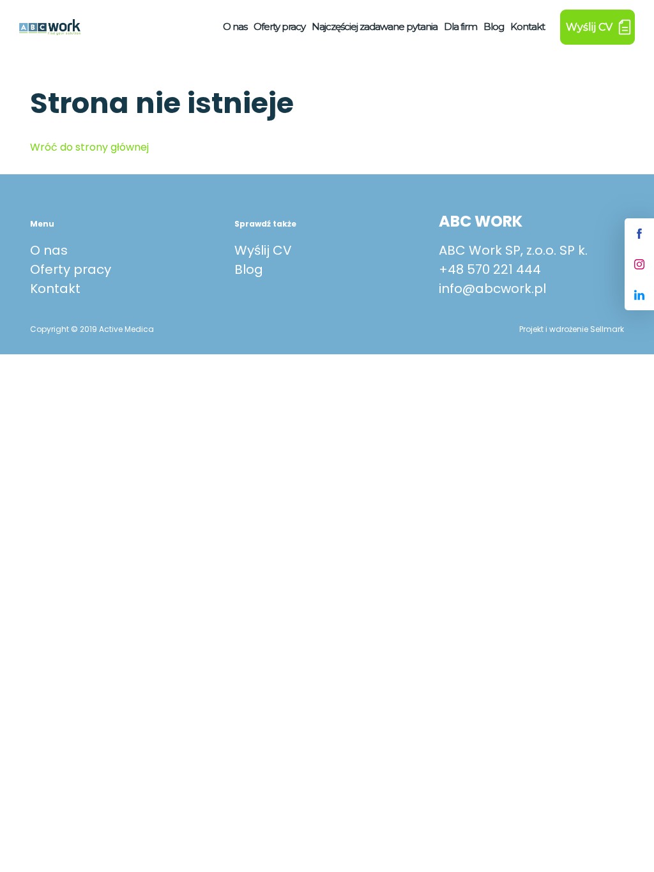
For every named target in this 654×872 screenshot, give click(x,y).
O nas (235, 26)
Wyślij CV (263, 250)
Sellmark (607, 329)
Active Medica (126, 329)
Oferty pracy (279, 26)
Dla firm (460, 26)
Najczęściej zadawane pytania (374, 26)
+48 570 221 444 (490, 269)
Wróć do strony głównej (89, 147)
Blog (493, 26)
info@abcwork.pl (492, 288)
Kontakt (527, 26)
